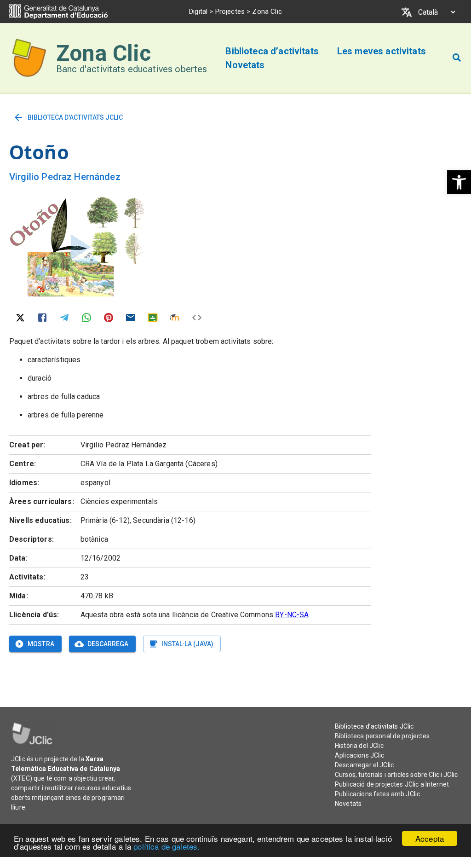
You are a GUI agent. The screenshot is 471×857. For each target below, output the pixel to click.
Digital (198, 11)
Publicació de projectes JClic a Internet (392, 784)
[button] (459, 182)
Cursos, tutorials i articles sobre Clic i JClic (396, 774)
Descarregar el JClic (364, 765)
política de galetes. (166, 846)
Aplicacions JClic (360, 755)
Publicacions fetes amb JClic (377, 794)
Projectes (230, 11)
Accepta (429, 838)
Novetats (348, 803)
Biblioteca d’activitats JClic (374, 726)
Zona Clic (103, 53)
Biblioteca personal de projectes (382, 736)
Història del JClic (359, 745)
